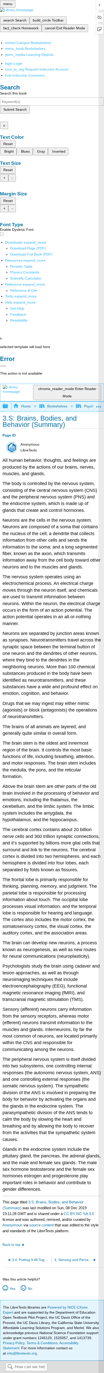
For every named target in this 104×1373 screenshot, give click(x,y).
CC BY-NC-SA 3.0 (79, 1213)
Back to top (11, 1245)
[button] (18, 314)
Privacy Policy (13, 1343)
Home (26, 406)
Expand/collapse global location (98, 405)
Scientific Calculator (25, 278)
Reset (8, 144)
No (30, 1289)
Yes (12, 1289)
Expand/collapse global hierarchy (8, 406)
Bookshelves (57, 406)
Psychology (93, 406)
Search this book (13, 93)
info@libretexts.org (21, 1353)
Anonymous (12, 1225)
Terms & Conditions (42, 1343)
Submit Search (15, 109)
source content (41, 1225)
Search (10, 1367)
